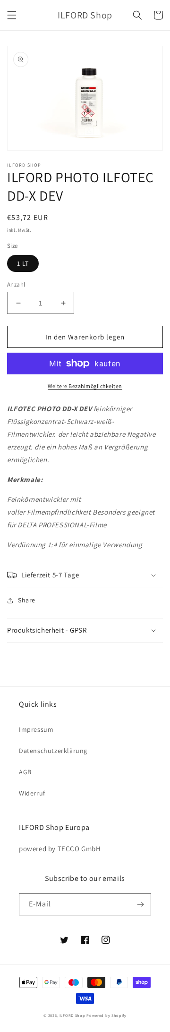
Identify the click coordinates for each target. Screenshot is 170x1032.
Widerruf (32, 793)
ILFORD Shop (72, 1015)
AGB (25, 772)
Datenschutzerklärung (53, 750)
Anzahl (16, 284)
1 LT (23, 263)
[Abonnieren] (140, 904)
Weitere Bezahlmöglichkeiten (85, 385)
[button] (11, 15)
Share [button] (26, 600)
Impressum (36, 729)
